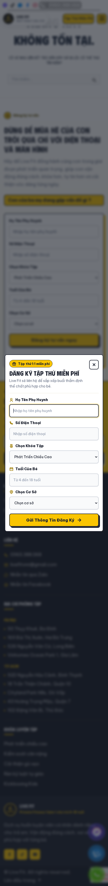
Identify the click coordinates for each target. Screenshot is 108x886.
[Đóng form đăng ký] (94, 364)
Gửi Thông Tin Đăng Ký (50, 520)
